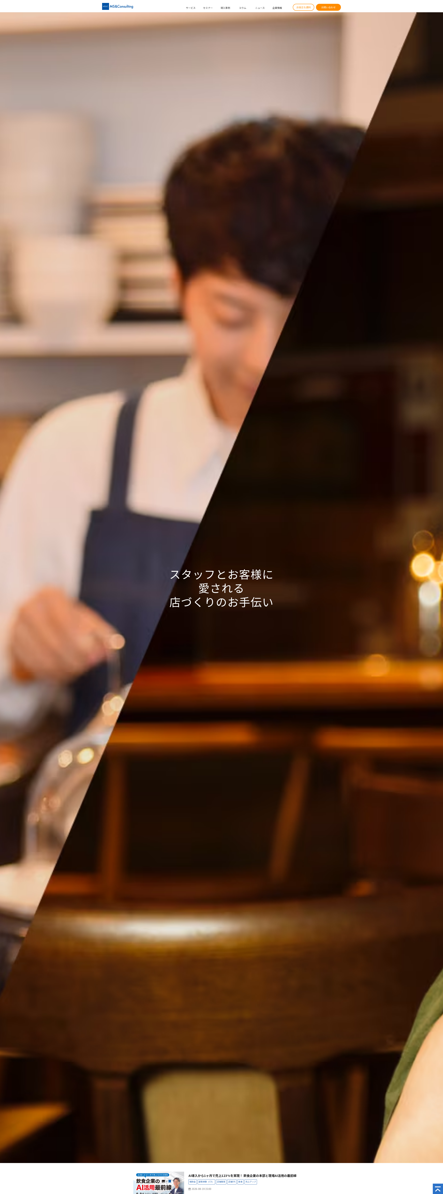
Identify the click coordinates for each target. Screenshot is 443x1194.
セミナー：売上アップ (251, 1181)
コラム (242, 8)
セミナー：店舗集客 (221, 1181)
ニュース (260, 8)
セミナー (208, 8)
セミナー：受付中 (293, 1182)
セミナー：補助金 (192, 1181)
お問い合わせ (328, 7)
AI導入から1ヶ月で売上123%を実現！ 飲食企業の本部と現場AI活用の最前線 (242, 1175)
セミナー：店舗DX (232, 1181)
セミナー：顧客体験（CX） (206, 1181)
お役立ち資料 (303, 7)
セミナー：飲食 (240, 1181)
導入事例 (225, 8)
